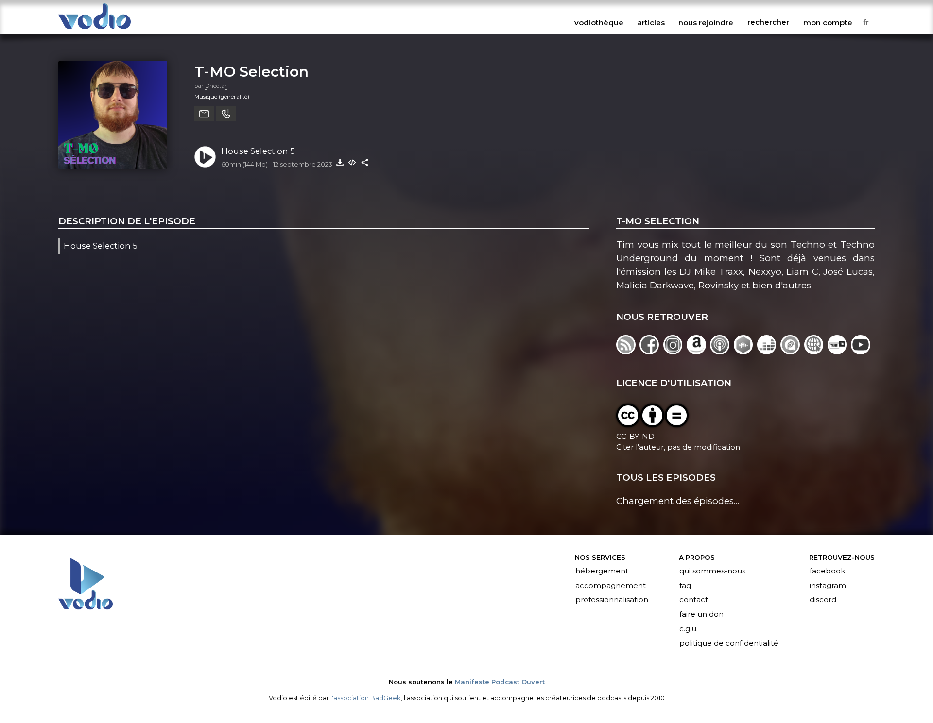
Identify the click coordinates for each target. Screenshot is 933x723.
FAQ (685, 585)
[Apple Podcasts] (721, 351)
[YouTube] (861, 351)
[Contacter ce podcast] (204, 113)
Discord (823, 600)
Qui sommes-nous (712, 571)
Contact (693, 600)
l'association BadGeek (365, 698)
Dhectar (216, 86)
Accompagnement (610, 585)
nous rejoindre (705, 22)
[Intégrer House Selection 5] (352, 162)
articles (651, 22)
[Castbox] (745, 351)
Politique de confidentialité (728, 643)
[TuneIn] (839, 351)
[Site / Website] (816, 351)
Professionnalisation (611, 600)
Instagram (828, 585)
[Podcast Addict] (792, 351)
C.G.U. (688, 629)
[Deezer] (768, 351)
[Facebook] (651, 351)
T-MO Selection (251, 71)
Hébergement (601, 571)
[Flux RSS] (627, 351)
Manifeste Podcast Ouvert (500, 682)
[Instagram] (675, 351)
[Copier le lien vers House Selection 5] (365, 162)
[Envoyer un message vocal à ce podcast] (226, 113)
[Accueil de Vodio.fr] (94, 29)
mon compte (827, 22)
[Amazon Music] (698, 351)
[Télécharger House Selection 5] (340, 162)
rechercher (768, 22)
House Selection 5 (258, 151)
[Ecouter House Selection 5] (205, 157)
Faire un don (701, 614)
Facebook (827, 571)
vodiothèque (598, 22)
